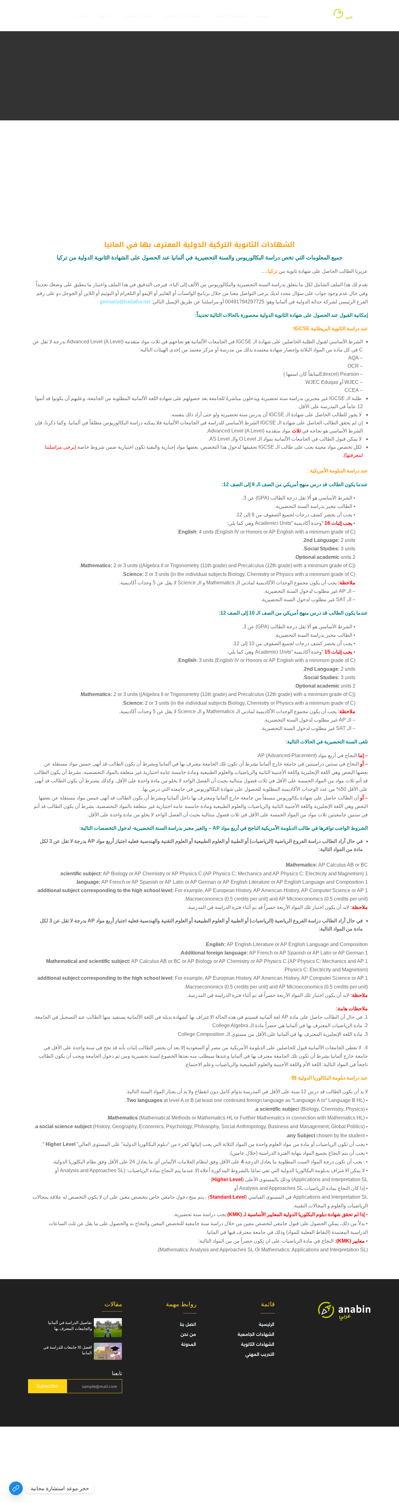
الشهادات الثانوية (229, 15)
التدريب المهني (138, 15)
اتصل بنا (81, 15)
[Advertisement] (199, 167)
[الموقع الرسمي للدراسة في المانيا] (16, 1488)
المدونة (105, 15)
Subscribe (47, 1386)
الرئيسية (261, 15)
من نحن (188, 1334)
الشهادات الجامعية (182, 15)
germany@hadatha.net (125, 301)
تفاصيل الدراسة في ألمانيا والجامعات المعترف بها (70, 1325)
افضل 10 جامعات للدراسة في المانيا (67, 1350)
